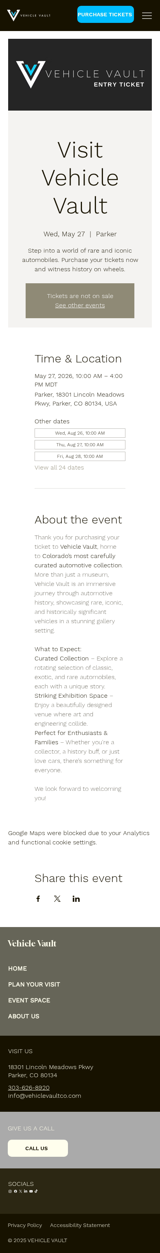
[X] (21, 1191)
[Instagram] (10, 1191)
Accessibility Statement (80, 1225)
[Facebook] (15, 1191)
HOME (17, 968)
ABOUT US (23, 1016)
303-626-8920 (29, 1087)
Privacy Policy (25, 1225)
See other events (80, 305)
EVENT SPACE (29, 1000)
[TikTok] (36, 1191)
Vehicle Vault (32, 943)
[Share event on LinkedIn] (76, 899)
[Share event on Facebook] (38, 899)
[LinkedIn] (26, 1191)
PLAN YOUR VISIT (34, 984)
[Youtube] (31, 1191)
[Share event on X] (57, 899)
